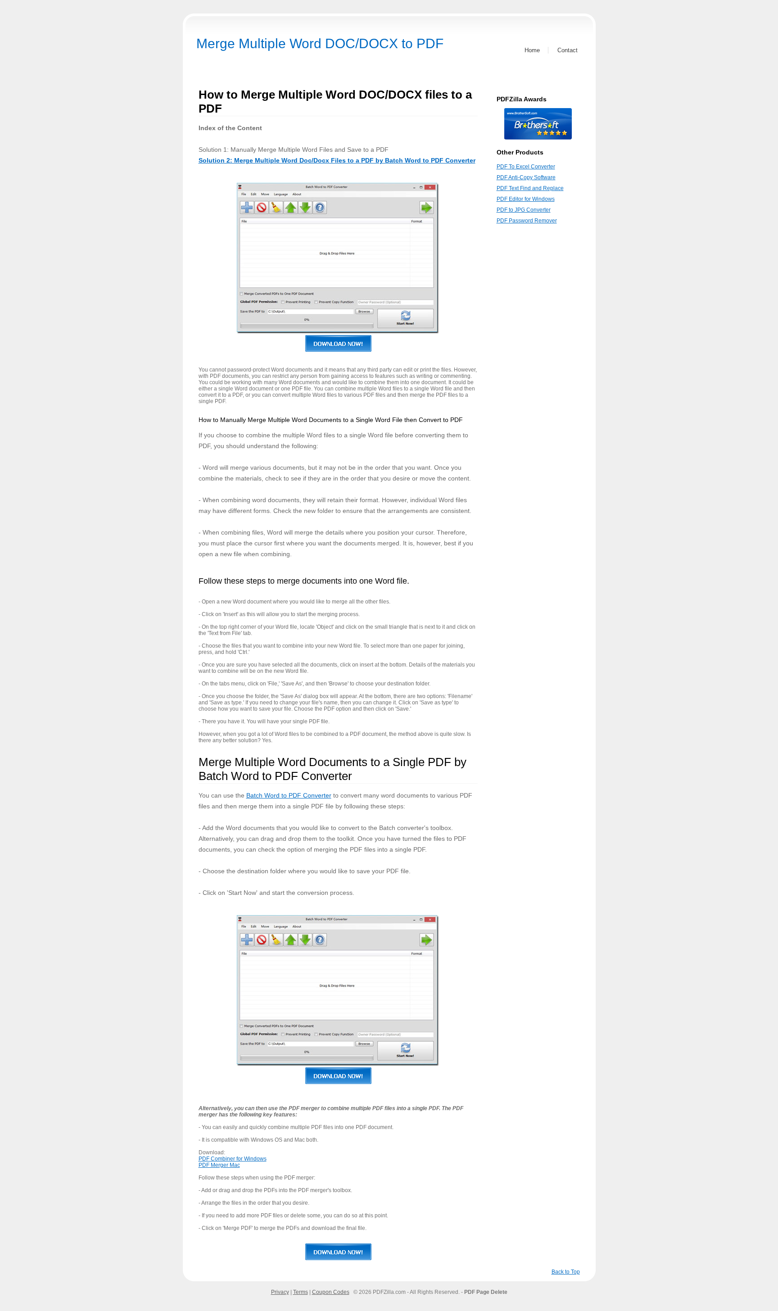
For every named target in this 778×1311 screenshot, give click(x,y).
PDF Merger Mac (219, 1165)
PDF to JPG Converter (524, 210)
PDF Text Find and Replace (530, 188)
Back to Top (566, 1272)
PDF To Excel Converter (526, 166)
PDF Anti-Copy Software (526, 177)
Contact (567, 50)
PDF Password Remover (527, 221)
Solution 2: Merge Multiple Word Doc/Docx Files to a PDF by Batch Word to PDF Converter (337, 160)
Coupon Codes (330, 1292)
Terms (300, 1292)
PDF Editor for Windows (526, 199)
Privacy (280, 1292)
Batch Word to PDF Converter (288, 795)
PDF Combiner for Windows (233, 1159)
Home (532, 50)
